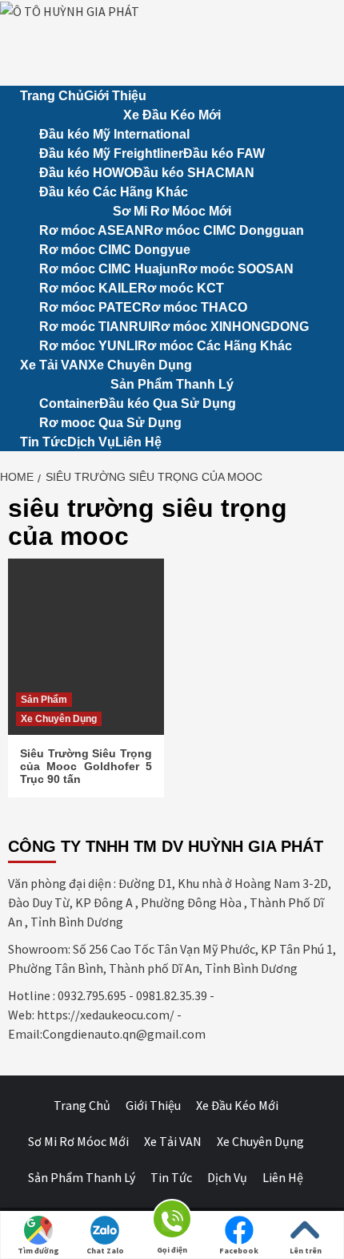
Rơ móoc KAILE (88, 288)
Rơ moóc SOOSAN (236, 269)
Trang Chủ (52, 96)
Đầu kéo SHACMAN (194, 173)
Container (69, 403)
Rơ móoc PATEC (90, 307)
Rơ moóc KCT (181, 288)
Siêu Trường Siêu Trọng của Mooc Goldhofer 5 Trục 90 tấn (86, 766)
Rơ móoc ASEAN (91, 230)
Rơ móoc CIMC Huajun (108, 269)
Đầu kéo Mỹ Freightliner (111, 153)
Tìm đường (38, 1250)
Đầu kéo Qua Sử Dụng (167, 403)
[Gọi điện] (172, 1222)
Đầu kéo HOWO (86, 173)
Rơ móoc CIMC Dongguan (224, 230)
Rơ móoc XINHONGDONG (230, 326)
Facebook (238, 1250)
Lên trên (306, 1250)
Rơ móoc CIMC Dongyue (114, 249)
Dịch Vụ (91, 442)
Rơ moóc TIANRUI (95, 326)
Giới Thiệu (115, 96)
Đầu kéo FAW (224, 153)
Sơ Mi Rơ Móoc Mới (172, 211)
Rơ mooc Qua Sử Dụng (110, 423)
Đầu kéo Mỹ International (114, 134)
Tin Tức (43, 442)
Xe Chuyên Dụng (140, 365)
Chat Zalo (105, 1250)
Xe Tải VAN (54, 365)
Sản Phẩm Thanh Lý (172, 384)
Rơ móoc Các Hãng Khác (215, 346)
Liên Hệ (138, 442)
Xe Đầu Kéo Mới (172, 115)
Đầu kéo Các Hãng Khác (113, 192)
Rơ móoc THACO (194, 307)
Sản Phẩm (44, 699)
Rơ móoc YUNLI (88, 346)
